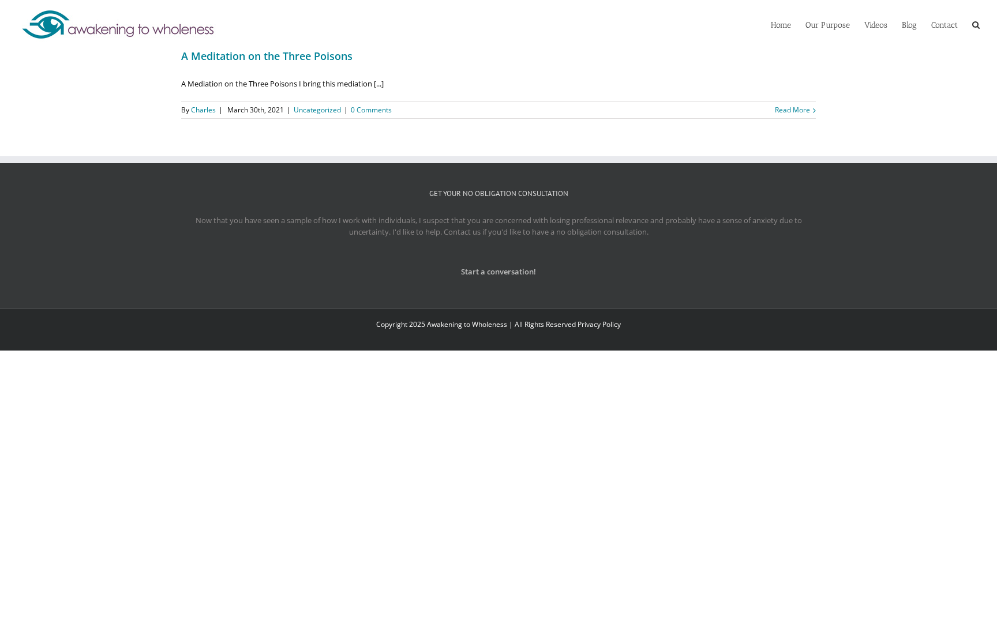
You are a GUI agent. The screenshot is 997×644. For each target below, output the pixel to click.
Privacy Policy (599, 324)
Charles (203, 110)
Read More (792, 110)
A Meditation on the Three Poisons (267, 56)
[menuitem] (788, 24)
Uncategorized (317, 110)
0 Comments (371, 110)
